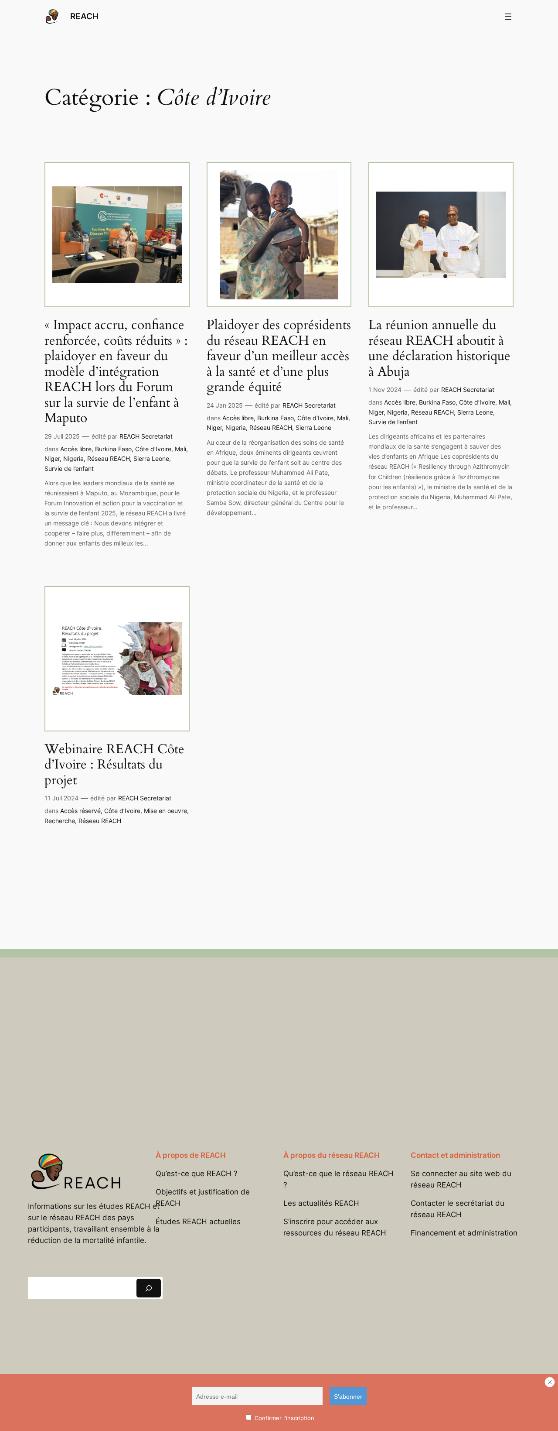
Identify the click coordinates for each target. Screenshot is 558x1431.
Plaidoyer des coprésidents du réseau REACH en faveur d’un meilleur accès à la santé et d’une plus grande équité (279, 356)
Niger (52, 458)
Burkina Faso (113, 449)
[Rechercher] (148, 1288)
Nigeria (73, 458)
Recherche (59, 820)
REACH (84, 16)
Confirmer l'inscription (283, 1417)
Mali (180, 449)
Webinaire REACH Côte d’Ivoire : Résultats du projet (114, 765)
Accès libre (76, 449)
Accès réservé (80, 810)
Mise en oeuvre (165, 810)
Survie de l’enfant (69, 468)
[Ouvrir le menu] (508, 16)
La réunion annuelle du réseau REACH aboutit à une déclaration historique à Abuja (439, 349)
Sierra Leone (151, 458)
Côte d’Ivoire (153, 449)
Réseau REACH (108, 458)
